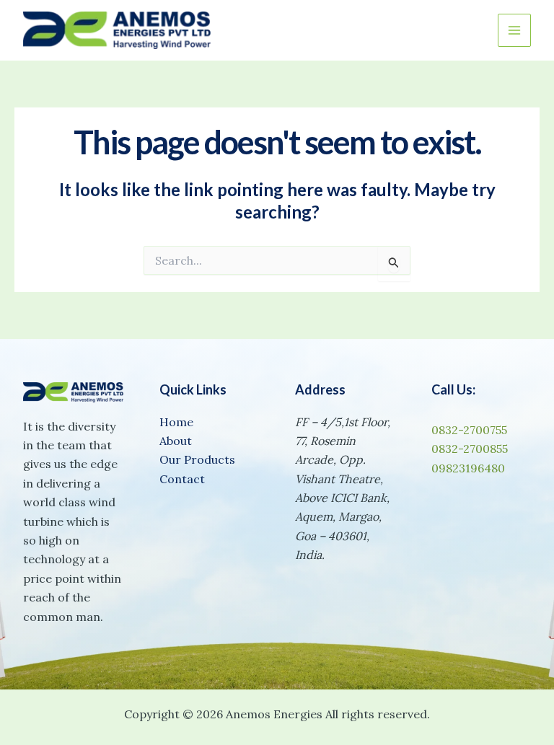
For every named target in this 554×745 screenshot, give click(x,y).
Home (176, 422)
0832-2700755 (469, 430)
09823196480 (468, 468)
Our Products (197, 459)
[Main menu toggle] (514, 30)
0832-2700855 (469, 448)
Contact (182, 479)
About (175, 440)
